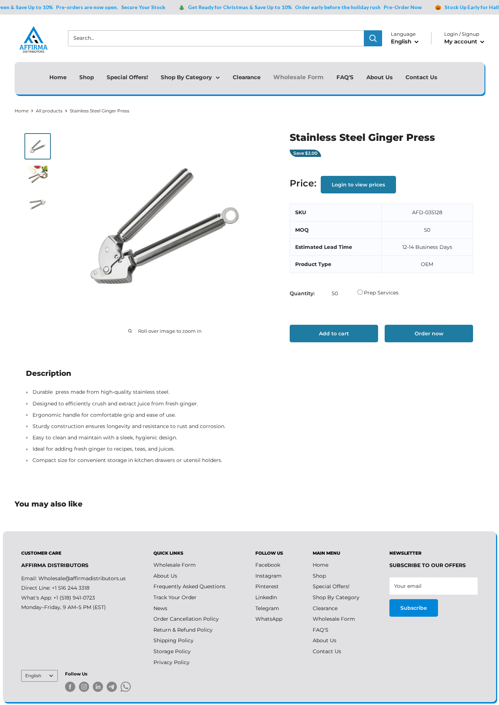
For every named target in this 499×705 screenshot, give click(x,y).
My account (461, 41)
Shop (86, 77)
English (33, 675)
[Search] (373, 38)
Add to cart (334, 333)
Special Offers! (127, 77)
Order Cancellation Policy (186, 619)
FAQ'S (345, 77)
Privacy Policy (171, 662)
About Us (379, 77)
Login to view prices (358, 185)
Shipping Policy (173, 640)
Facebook (267, 565)
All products (49, 110)
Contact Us (421, 77)
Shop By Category (186, 77)
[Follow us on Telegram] (112, 688)
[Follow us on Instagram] (84, 687)
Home (57, 77)
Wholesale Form (298, 77)
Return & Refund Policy (183, 630)
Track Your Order (175, 597)
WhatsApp (268, 619)
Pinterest (267, 586)
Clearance (246, 77)
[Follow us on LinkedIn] (98, 687)
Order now (429, 333)
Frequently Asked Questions (189, 586)
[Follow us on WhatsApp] (126, 688)
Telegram (267, 608)
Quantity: (302, 293)
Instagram (268, 576)
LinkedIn (266, 597)
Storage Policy (172, 651)
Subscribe (413, 608)
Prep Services (378, 293)
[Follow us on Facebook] (70, 687)
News (160, 608)
